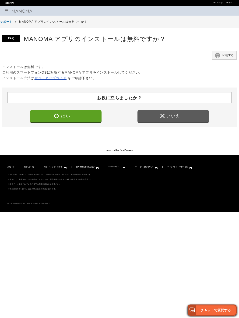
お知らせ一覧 (29, 167)
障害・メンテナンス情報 (53, 167)
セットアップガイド (51, 78)
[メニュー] (6, 11)
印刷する (228, 55)
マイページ (218, 3)
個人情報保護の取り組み (85, 167)
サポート (230, 3)
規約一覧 (10, 167)
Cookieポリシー (115, 167)
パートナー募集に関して (144, 167)
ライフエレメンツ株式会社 (177, 167)
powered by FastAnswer (119, 150)
